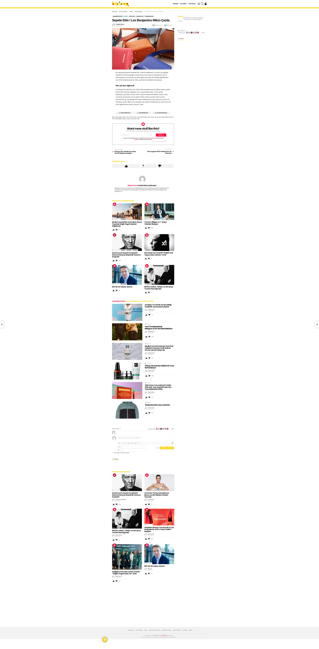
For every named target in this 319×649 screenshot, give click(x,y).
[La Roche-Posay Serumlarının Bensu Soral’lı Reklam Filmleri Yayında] (159, 482)
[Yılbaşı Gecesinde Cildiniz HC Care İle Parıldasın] (127, 370)
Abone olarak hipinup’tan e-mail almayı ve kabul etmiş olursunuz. (144, 138)
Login (172, 428)
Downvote (160, 166)
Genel (123, 250)
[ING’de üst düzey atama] (127, 275)
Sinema (135, 250)
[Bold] (119, 443)
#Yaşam (175, 4)
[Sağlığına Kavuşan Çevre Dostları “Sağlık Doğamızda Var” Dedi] (127, 557)
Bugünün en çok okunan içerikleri (114, 235)
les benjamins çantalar (146, 117)
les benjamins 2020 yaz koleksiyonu (125, 117)
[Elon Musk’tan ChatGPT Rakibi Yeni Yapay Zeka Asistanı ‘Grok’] (159, 242)
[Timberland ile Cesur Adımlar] (127, 410)
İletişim (190, 630)
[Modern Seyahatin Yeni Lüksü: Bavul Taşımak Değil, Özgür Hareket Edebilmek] (127, 211)
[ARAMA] (202, 4)
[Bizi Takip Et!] (198, 4)
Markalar (157, 219)
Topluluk (185, 630)
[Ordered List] (128, 443)
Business (123, 284)
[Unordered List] (131, 443)
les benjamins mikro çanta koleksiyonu (126, 119)
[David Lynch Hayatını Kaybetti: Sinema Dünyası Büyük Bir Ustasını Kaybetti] (127, 242)
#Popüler (192, 4)
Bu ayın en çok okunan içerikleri (114, 204)
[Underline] (124, 443)
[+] (138, 443)
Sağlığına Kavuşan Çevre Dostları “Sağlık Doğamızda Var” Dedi (126, 572)
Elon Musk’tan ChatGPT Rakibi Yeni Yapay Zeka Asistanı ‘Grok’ (158, 254)
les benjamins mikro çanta (165, 117)
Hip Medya (164, 635)
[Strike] (126, 443)
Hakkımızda (131, 630)
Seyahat (123, 219)
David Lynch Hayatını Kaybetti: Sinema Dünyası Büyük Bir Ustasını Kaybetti (126, 255)
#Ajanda (183, 4)
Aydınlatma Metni (166, 630)
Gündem (128, 250)
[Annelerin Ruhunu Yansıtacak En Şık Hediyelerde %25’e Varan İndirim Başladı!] (159, 517)
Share (114, 30)
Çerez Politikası (177, 630)
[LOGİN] (205, 4)
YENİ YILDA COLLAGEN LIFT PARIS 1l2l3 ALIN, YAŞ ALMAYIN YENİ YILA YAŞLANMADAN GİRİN (158, 387)
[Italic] (121, 443)
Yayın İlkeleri (139, 630)
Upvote (126, 166)
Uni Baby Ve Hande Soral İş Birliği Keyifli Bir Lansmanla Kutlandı (158, 306)
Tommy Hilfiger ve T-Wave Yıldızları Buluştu (155, 223)
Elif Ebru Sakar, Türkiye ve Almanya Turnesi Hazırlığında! (158, 288)
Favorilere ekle (143, 113)
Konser (147, 284)
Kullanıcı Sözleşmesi (154, 630)
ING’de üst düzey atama (122, 287)
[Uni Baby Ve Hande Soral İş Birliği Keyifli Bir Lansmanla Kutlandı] (127, 312)
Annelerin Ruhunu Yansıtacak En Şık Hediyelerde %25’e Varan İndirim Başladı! (159, 529)
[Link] (135, 443)
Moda (163, 219)
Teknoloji (148, 250)
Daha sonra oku (125, 113)
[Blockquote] (133, 443)
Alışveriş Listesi (118, 301)
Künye (145, 630)
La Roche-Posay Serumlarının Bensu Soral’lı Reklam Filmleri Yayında (156, 495)
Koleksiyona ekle (162, 113)
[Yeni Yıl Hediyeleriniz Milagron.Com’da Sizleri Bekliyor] (127, 331)
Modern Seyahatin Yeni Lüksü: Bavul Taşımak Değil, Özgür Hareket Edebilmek (127, 224)
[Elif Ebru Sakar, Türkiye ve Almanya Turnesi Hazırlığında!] (159, 275)
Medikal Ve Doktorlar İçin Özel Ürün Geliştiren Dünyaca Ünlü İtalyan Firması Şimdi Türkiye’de (159, 348)
